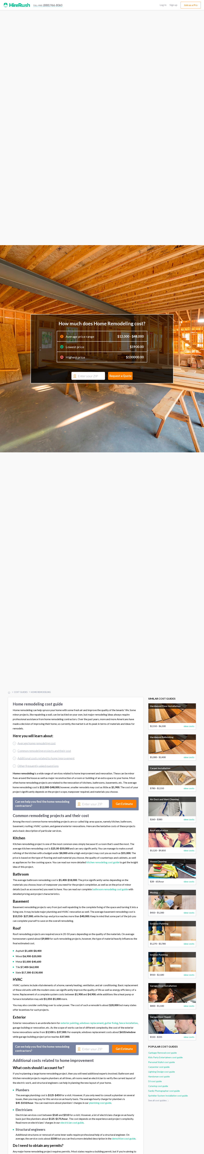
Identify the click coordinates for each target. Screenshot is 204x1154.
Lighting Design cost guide (161, 1087)
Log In (163, 4)
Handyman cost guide (159, 1092)
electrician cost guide (72, 1138)
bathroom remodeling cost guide (110, 904)
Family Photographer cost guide (164, 1106)
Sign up (173, 4)
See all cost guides (157, 1116)
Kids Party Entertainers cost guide (165, 1073)
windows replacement (92, 1038)
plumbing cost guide (100, 1118)
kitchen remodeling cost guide (102, 877)
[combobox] (88, 384)
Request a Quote (120, 383)
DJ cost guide (155, 1097)
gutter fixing (111, 1038)
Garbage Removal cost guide (162, 1068)
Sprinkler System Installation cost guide (168, 1111)
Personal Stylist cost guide (161, 1077)
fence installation (128, 1038)
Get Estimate (124, 819)
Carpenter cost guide (159, 1082)
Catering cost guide (158, 1101)
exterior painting (70, 1038)
